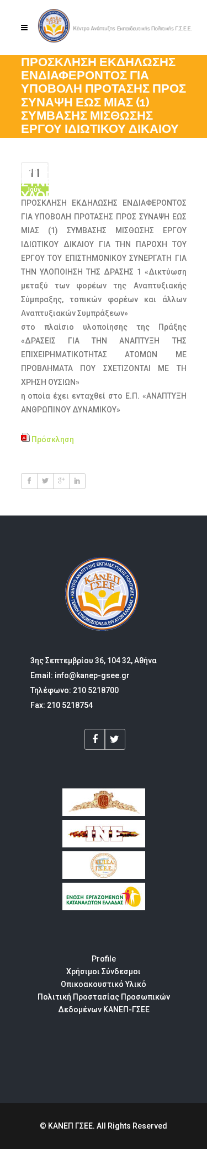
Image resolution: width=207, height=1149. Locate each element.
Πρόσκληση (52, 439)
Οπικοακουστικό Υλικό (103, 984)
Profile (104, 958)
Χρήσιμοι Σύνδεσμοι (103, 971)
